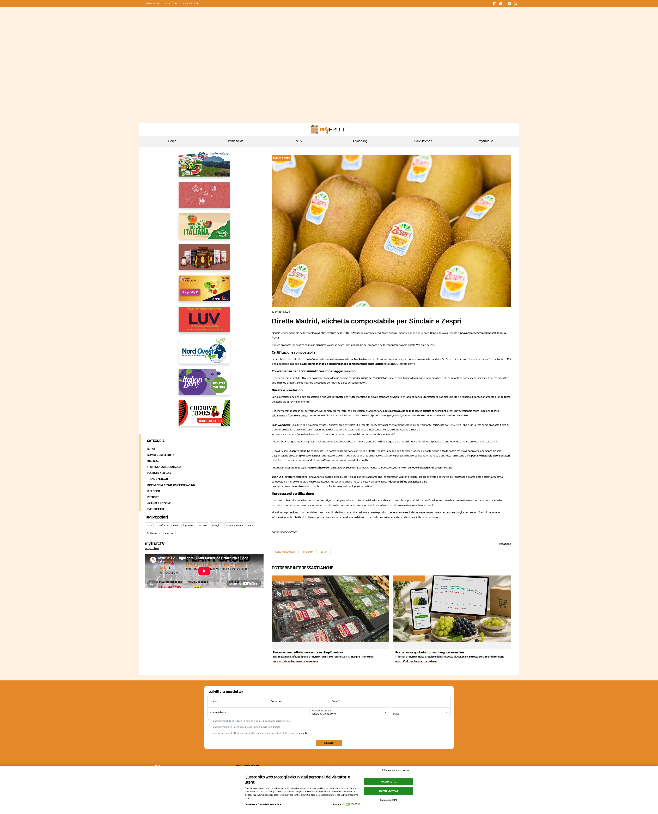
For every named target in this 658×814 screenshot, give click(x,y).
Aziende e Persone (159, 503)
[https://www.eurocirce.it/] (204, 166)
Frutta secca (153, 533)
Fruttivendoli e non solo (164, 466)
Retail (151, 448)
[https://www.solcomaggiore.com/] (204, 197)
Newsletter (190, 3)
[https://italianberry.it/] (204, 384)
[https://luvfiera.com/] (204, 322)
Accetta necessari (388, 791)
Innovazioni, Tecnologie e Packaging (171, 485)
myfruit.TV (486, 141)
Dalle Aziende (423, 141)
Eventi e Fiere (155, 509)
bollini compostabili (285, 552)
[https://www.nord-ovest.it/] (204, 353)
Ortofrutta (162, 525)
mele (175, 525)
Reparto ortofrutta (160, 454)
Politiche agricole (159, 472)
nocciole (202, 525)
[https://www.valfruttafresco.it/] (204, 228)
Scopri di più (152, 548)
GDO (149, 525)
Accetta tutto (388, 781)
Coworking (360, 141)
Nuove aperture (234, 525)
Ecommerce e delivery (287, 578)
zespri (324, 552)
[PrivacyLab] (352, 804)
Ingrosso (153, 460)
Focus (298, 141)
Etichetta (308, 552)
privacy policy (301, 733)
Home (172, 141)
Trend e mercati (157, 478)
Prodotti (153, 497)
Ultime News (235, 141)
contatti (171, 3)
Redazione (153, 3)
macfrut (169, 533)
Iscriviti (329, 742)
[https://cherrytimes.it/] (204, 415)
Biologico (153, 491)
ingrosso (188, 525)
